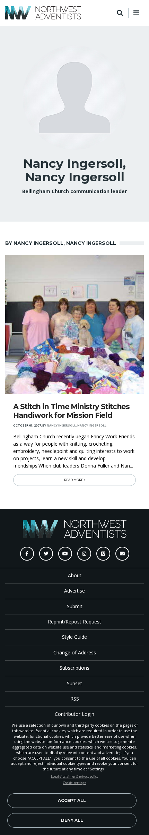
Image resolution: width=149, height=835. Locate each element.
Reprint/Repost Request (74, 621)
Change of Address (74, 652)
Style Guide (74, 637)
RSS (74, 698)
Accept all (72, 800)
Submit (74, 606)
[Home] (43, 12)
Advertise (74, 590)
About (74, 575)
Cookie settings (74, 782)
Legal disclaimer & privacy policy (74, 776)
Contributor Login (74, 714)
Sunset (74, 683)
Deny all (72, 820)
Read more (74, 480)
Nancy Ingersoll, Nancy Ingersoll (76, 425)
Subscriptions (74, 667)
